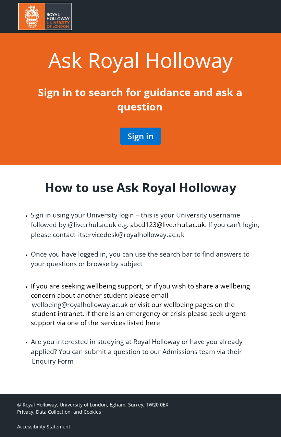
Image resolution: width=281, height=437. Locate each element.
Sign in (140, 136)
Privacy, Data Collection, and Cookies (59, 412)
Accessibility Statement (43, 426)
